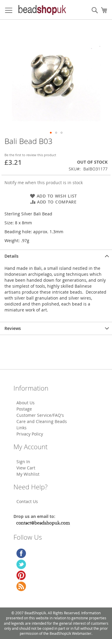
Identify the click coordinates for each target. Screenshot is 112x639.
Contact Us (27, 501)
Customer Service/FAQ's (40, 415)
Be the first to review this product (30, 155)
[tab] (56, 256)
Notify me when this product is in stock (43, 182)
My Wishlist (27, 474)
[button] (50, 132)
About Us (25, 402)
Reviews (12, 328)
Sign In (23, 461)
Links (21, 427)
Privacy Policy (29, 434)
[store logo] (41, 9)
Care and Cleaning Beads (41, 421)
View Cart (25, 468)
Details (11, 256)
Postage (24, 409)
